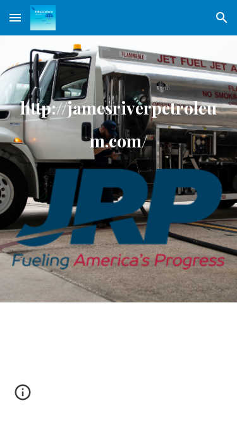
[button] (15, 17)
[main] (119, 118)
